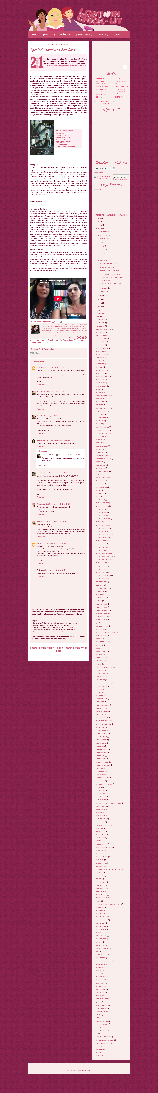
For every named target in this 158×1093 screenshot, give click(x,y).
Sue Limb (99, 1002)
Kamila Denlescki (102, 718)
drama (98, 490)
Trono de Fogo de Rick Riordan (111, 284)
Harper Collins (101, 629)
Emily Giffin (100, 585)
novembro (103, 235)
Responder (41, 385)
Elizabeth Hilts (101, 582)
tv (97, 1034)
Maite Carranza (101, 806)
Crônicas (118, 94)
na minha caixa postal (104, 847)
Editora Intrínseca (103, 528)
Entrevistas (103, 34)
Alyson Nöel (100, 332)
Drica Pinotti (100, 493)
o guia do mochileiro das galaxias (108, 869)
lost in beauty (101, 797)
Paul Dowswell (101, 888)
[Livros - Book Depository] (102, 103)
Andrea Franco (101, 342)
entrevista (100, 591)
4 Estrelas (100, 323)
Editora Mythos (101, 550)
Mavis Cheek (100, 822)
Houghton (100, 645)
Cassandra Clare (102, 433)
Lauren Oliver (101, 759)
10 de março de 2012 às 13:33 (57, 473)
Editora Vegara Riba (103, 579)
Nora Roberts (101, 863)
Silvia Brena (100, 986)
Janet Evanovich (102, 673)
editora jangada (102, 531)
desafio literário (102, 471)
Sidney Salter (101, 983)
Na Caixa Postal (102, 86)
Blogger (89, 1070)
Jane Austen (100, 670)
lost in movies (101, 800)
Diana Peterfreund (103, 477)
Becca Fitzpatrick (102, 376)
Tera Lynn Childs (102, 1021)
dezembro (103, 232)
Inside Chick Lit (102, 81)
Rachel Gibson (101, 917)
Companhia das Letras (104, 459)
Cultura (58, 146)
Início (33, 34)
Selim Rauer (100, 967)
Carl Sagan (100, 414)
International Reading (104, 667)
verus (98, 1046)
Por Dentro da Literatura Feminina (108, 904)
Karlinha (40, 391)
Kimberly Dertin (102, 733)
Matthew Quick (101, 819)
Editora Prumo (101, 566)
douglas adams (101, 487)
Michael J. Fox (101, 838)
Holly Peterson (102, 642)
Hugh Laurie (100, 648)
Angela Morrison (102, 348)
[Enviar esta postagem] (60, 321)
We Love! (118, 78)
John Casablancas (103, 705)
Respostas (43, 451)
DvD (97, 496)
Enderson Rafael (102, 588)
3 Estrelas (100, 320)
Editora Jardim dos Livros (105, 534)
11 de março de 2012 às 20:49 (69, 455)
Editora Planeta (102, 563)
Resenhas (100, 78)
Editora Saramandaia (103, 575)
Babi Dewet (100, 364)
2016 (99, 218)
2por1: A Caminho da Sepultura (111, 274)
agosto (102, 242)
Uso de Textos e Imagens (105, 1040)
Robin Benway (101, 939)
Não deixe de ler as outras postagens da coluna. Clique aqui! (64, 66)
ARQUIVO (111, 215)
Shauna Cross (101, 980)
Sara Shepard (101, 958)
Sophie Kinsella (101, 989)
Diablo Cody (100, 474)
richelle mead (101, 929)
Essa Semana (100, 594)
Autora (112, 51)
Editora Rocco (101, 572)
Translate (101, 172)
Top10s (98, 1027)
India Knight (100, 661)
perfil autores (101, 895)
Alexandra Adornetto (104, 329)
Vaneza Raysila (42, 440)
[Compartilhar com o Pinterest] (39, 353)
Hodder (99, 639)
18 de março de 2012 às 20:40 (55, 570)
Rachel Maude (101, 926)
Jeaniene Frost (42, 342)
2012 (99, 229)
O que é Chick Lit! (62, 34)
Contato (117, 34)
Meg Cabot (100, 828)
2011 (99, 296)
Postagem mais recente (42, 648)
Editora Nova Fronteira (104, 553)
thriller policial (102, 1024)
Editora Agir (100, 500)
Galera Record (101, 617)
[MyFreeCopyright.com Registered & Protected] (102, 180)
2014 (99, 221)
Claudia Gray (101, 452)
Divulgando (100, 481)
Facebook (102, 62)
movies (98, 841)
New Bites (99, 853)
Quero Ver (119, 97)
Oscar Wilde (100, 876)
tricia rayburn (101, 1030)
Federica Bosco (101, 604)
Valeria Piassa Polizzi (103, 1043)
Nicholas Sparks (102, 857)
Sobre (45, 34)
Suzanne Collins (102, 1005)
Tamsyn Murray (101, 1011)
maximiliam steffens (103, 825)
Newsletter (114, 62)
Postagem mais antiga (75, 648)
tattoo (98, 1015)
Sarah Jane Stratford (104, 961)
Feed (108, 62)
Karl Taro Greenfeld (104, 724)
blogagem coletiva (103, 395)
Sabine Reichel (101, 954)
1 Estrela (99, 310)
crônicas (99, 462)
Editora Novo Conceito (104, 556)
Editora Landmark (102, 537)
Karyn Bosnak (101, 727)
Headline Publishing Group (106, 632)
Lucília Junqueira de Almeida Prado (109, 803)
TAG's (122, 215)
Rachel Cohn (101, 913)
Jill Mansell (100, 692)
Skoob (125, 62)
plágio (98, 901)
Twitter (97, 62)
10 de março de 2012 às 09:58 (59, 440)
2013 (99, 225)
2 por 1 (99, 97)
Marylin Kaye (101, 815)
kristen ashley (101, 737)
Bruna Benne (100, 402)
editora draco (101, 512)
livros (98, 787)
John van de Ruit (102, 708)
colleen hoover (102, 455)
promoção (100, 907)
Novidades (119, 84)
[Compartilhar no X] (35, 353)
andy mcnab (100, 345)
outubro (103, 239)
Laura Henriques (102, 749)
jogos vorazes (101, 699)
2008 (99, 306)
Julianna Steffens (41, 321)
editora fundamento (103, 519)
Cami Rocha (41, 473)
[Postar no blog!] (33, 353)
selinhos (99, 970)
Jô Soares (99, 695)
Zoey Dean (100, 1056)
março (102, 260)
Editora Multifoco (102, 547)
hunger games (101, 651)
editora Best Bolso (103, 509)
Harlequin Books (102, 626)
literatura (100, 781)
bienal (98, 389)
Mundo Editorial (102, 844)
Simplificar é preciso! (108, 263)
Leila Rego (100, 768)
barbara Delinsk (102, 370)
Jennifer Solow (101, 686)
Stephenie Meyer (102, 999)
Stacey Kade (100, 996)
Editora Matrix (101, 544)
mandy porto (101, 809)
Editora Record (102, 569)
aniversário (100, 351)
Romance (99, 942)
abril (102, 257)
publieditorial (101, 910)
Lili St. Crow (100, 771)
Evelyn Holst (101, 598)
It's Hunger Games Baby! (108, 267)
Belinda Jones (101, 380)
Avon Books (100, 357)
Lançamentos (120, 81)
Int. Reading (101, 94)
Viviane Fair (100, 1049)
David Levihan (101, 465)
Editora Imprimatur (103, 525)
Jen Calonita (100, 680)
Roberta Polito (101, 936)
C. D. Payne (100, 405)
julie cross (100, 714)
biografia (99, 392)
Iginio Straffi (101, 658)
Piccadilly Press (102, 898)
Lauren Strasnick (102, 762)
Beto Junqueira (101, 386)
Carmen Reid (100, 421)
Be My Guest (120, 89)
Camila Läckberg (102, 411)
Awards (99, 361)
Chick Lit (58, 340)
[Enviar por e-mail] (31, 353)
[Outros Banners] (120, 181)
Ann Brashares (101, 354)
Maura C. (40, 543)
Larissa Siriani (101, 743)
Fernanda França (102, 610)
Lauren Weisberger (103, 765)
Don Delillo (100, 484)
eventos (99, 601)
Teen (98, 1018)
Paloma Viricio (42, 504)
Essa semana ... (102, 89)
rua (97, 951)
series (98, 973)
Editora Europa (101, 515)
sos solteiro (100, 992)
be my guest (100, 373)
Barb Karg (100, 367)
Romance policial (102, 948)
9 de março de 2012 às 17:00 (54, 391)
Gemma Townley (101, 620)
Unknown (40, 367)
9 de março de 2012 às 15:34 (55, 367)
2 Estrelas (100, 313)
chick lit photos (102, 446)
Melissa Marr (101, 834)
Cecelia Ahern (101, 436)
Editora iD (99, 522)
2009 (99, 303)
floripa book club (102, 613)
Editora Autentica (102, 503)
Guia (97, 623)
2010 (99, 299)
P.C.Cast (99, 879)
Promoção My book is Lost (109, 270)
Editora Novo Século (103, 560)
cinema (98, 449)
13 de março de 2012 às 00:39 (55, 543)
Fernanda (40, 521)
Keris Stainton (101, 730)
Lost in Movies (121, 92)
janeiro (102, 291)
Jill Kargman (100, 689)
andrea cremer (101, 338)
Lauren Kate (100, 756)
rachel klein (101, 923)
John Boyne (100, 702)
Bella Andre (100, 383)
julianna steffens (102, 711)
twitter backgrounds (104, 1037)
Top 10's (99, 92)
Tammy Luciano (101, 1008)
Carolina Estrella (103, 430)
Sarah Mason (101, 964)
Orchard (99, 872)
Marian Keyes (101, 812)
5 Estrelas (50, 340)
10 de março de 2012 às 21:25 (59, 504)
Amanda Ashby (101, 335)
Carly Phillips (101, 417)
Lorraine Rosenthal (103, 793)
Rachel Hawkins (102, 920)
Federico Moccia (102, 607)
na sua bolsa (100, 850)
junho (102, 249)
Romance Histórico (103, 945)
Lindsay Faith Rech (103, 778)
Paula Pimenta (101, 891)
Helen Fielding (101, 635)
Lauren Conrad (101, 752)
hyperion (99, 654)
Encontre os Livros (84, 34)
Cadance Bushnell (103, 408)
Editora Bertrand (102, 506)
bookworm (100, 398)
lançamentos (101, 740)
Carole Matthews (102, 427)
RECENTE (100, 215)
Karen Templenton (103, 721)
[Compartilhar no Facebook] (37, 353)
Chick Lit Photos (121, 86)
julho (102, 246)
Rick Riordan (101, 932)
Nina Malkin (100, 860)
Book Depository (69, 146)
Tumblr (119, 62)
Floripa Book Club (111, 203)
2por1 (42, 340)
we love (99, 1052)
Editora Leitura (101, 541)
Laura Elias (100, 746)
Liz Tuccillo (100, 790)
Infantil (99, 664)
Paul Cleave (100, 885)
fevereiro (103, 288)
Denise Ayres (68, 340)
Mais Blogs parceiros (112, 191)
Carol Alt (99, 424)
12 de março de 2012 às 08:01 (55, 521)
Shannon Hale (101, 977)
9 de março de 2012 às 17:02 (54, 416)
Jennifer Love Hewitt (103, 683)
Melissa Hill (100, 831)
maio (101, 253)
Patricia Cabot (101, 882)
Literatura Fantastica (104, 784)
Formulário (69, 627)
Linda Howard (101, 774)
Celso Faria (100, 440)
